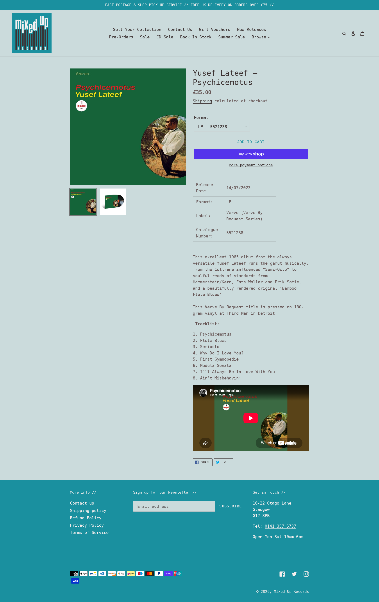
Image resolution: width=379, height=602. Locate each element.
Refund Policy (85, 517)
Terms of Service (89, 532)
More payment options (251, 165)
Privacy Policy (87, 525)
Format (201, 117)
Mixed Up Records (291, 591)
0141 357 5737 (280, 526)
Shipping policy (88, 510)
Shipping (202, 101)
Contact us (82, 503)
